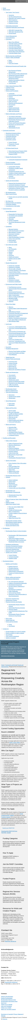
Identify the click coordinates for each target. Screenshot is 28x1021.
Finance (11, 96)
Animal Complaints (13, 220)
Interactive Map (12, 427)
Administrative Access (14, 127)
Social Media (9, 634)
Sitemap (3, 1015)
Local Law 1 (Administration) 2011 (17, 326)
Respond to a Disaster (14, 267)
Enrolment (11, 250)
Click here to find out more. (8, 656)
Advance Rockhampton (7, 996)
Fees (10, 260)
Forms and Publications (15, 421)
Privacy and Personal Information (17, 123)
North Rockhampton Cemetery (16, 230)
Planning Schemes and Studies (14, 602)
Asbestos (11, 301)
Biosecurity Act (12, 366)
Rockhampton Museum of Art (13, 475)
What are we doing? (14, 415)
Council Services (7, 208)
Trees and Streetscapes (12, 392)
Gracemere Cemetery (14, 234)
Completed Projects (14, 435)
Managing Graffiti (13, 298)
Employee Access (13, 23)
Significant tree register (14, 396)
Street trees (11, 395)
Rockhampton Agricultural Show (9, 1001)
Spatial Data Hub (10, 357)
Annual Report (12, 33)
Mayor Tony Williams (14, 42)
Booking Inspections (14, 569)
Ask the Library (12, 486)
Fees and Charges (13, 63)
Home (2, 665)
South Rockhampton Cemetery (16, 237)
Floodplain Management (12, 348)
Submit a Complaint (11, 638)
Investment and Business (12, 544)
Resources (11, 276)
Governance (12, 98)
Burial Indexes (12, 240)
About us (11, 307)
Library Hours (12, 481)
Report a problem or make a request (15, 633)
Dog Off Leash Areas (14, 468)
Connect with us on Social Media (17, 488)
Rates (10, 60)
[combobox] (21, 1)
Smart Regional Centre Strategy (14, 547)
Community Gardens (11, 204)
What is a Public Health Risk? (16, 296)
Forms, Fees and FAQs (14, 238)
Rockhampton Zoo (10, 490)
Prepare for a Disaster (14, 265)
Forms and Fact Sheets (14, 592)
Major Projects (12, 430)
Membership (12, 483)
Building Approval (13, 566)
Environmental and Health (15, 95)
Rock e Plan (9, 618)
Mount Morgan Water (14, 321)
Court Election (12, 83)
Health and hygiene (14, 257)
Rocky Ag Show (13, 496)
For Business (6, 528)
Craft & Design (12, 516)
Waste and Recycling (14, 109)
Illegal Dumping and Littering (16, 420)
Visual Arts (11, 508)
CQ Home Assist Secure (12, 148)
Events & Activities (10, 162)
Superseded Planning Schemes (17, 607)
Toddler (10, 253)
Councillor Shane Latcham (15, 43)
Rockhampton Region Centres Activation (16, 531)
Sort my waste (12, 410)
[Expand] (21, 164)
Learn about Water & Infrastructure (17, 319)
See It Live (3, 1003)
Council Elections (10, 37)
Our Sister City (9, 201)
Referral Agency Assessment (16, 571)
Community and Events (9, 130)
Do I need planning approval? (16, 581)
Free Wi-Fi (8, 347)
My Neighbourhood (11, 192)
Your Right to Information (15, 116)
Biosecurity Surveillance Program (17, 369)
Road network (12, 378)
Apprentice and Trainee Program (17, 18)
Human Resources (13, 100)
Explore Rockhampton (6, 998)
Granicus (5, 1019)
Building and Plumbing (11, 563)
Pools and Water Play (14, 466)
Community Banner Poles (12, 134)
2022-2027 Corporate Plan (15, 30)
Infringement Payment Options (16, 75)
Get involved (12, 178)
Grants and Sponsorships (12, 180)
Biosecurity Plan (13, 368)
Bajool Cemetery (13, 235)
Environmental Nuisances (15, 292)
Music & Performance (14, 511)
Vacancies (11, 15)
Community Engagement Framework (18, 159)
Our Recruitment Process (15, 16)
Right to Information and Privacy (14, 113)
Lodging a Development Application (18, 583)
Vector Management (11, 401)
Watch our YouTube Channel (8, 1009)
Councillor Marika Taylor (15, 53)
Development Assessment (15, 584)
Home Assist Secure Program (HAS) (18, 151)
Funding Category (6, 817)
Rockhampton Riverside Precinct (17, 457)
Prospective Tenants (14, 144)
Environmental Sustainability (13, 164)
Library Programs (13, 484)
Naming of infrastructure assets (16, 381)
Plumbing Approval (13, 568)
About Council (6, 9)
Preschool (11, 255)
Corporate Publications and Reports (15, 27)
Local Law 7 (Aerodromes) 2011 (17, 341)
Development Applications (12, 579)
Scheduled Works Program (15, 432)
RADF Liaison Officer (14, 742)
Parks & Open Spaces (11, 440)
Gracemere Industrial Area (12, 549)
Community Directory (11, 136)
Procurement (12, 104)
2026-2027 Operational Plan (16, 31)
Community (11, 93)
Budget (10, 61)
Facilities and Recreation (9, 438)
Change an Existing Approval (16, 573)
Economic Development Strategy (14, 546)
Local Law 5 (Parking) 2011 (16, 339)
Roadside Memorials (14, 386)
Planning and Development (16, 103)
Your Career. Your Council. (12, 12)
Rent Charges (12, 145)
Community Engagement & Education (18, 273)
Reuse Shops (12, 418)
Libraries (8, 477)
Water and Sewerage (14, 111)
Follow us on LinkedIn (6, 1004)
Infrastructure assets (14, 379)
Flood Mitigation (13, 354)
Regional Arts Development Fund (17, 183)
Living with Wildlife (13, 300)
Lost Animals (12, 217)
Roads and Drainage (14, 108)
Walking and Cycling (14, 471)
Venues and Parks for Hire (12, 525)
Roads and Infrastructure (12, 372)
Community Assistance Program (17, 185)
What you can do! (13, 417)
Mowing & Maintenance (12, 390)
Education (11, 219)
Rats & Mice (12, 403)
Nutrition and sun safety (15, 258)
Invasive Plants (12, 364)
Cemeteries (9, 226)
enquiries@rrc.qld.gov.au (11, 982)
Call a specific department (12, 636)
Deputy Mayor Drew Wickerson (16, 51)
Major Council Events (11, 194)
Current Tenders (13, 555)
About (10, 247)
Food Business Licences (15, 287)
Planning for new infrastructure (16, 383)
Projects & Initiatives (14, 448)
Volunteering (12, 278)
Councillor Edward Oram (15, 48)
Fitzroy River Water (10, 304)
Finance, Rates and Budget (13, 57)
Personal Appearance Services (16, 293)
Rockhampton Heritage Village (13, 520)
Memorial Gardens (13, 229)
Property (11, 106)
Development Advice (8, 561)
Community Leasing (11, 139)
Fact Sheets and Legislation (16, 215)
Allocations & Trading (14, 316)
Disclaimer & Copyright (7, 1014)
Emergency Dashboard (14, 281)
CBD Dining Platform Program (16, 538)
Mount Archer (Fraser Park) (15, 454)
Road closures (12, 376)
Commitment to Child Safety (13, 206)
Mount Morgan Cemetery (15, 232)
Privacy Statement (18, 1014)
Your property (12, 375)
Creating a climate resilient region (17, 173)
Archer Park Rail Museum (12, 524)
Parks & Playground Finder (15, 443)
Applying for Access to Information (17, 118)
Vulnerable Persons (14, 275)
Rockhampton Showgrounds (13, 492)
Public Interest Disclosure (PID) (14, 86)
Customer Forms (10, 87)
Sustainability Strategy (14, 166)
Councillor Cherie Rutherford (16, 50)
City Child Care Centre (11, 244)
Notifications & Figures (14, 311)
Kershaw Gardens (13, 451)
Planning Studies (13, 609)
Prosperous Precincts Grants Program (18, 186)
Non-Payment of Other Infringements (18, 73)
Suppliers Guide (13, 558)
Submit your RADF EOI (8, 828)
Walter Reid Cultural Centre (13, 504)
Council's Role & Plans (14, 272)
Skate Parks (12, 469)
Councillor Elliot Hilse (14, 45)
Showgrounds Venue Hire (15, 495)
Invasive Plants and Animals (13, 359)
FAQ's (10, 574)
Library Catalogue (13, 480)
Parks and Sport (13, 101)
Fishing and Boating (14, 472)
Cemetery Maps (13, 242)
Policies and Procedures (12, 90)
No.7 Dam (11, 456)
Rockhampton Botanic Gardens (17, 449)
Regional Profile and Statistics (13, 202)
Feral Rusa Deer (13, 361)
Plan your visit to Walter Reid (16, 506)
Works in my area (13, 429)
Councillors (9, 39)
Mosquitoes (12, 405)
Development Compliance (15, 589)
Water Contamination (14, 295)
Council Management (11, 36)
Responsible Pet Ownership (16, 214)
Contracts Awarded (13, 556)
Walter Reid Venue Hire (15, 518)
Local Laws (9, 324)
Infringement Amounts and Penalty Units (16, 66)
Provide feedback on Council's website (15, 631)
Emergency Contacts (14, 280)
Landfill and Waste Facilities (16, 413)
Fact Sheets (12, 626)
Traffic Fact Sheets (13, 384)
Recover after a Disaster (15, 269)
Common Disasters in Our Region (17, 270)
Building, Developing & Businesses (18, 318)
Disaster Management (11, 263)
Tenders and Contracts (11, 552)
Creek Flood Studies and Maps (16, 353)
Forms (10, 624)
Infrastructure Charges (11, 600)
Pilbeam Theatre (10, 502)
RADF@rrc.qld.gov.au (10, 941)
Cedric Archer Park (13, 453)
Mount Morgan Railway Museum (14, 522)
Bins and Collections (14, 412)
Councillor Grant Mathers (15, 46)
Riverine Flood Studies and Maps (17, 351)
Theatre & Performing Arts (15, 510)
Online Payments (10, 89)
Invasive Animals (13, 363)
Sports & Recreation (11, 460)
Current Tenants (13, 142)
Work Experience (13, 20)
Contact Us (6, 628)
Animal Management (11, 211)
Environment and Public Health (14, 284)
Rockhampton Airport (11, 389)
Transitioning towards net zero (16, 171)
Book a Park (12, 446)
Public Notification (13, 591)
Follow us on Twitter (6, 1007)
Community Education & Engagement (18, 313)
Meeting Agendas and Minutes (13, 56)
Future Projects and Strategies (16, 433)
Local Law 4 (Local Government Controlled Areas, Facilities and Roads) (17, 336)
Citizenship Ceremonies (12, 26)
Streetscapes (12, 398)
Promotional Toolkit (11, 138)
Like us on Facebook (6, 1006)
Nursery (11, 252)
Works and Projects (11, 424)
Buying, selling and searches (13, 577)
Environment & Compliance (16, 315)
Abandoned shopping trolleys (13, 133)
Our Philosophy (13, 249)
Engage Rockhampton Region (13, 157)
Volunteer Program (13, 21)
